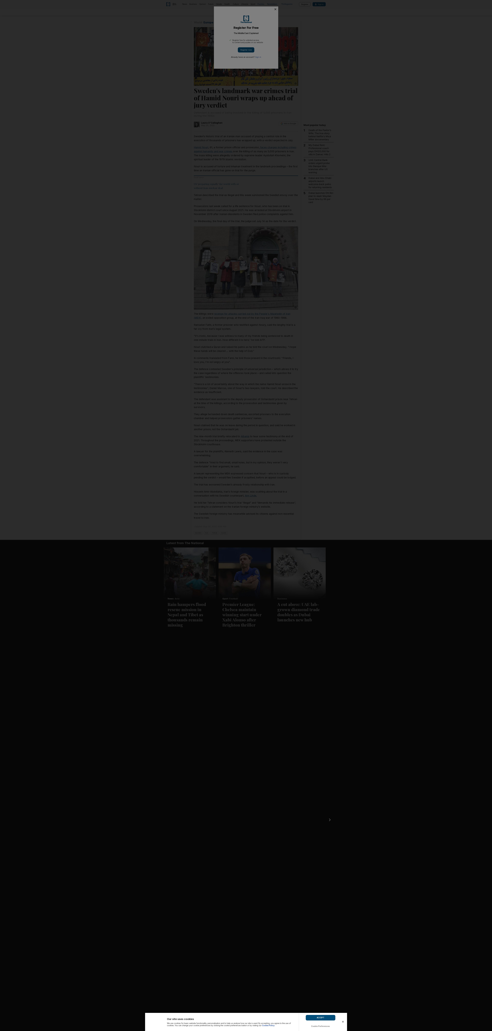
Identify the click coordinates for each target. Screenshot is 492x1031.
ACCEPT (320, 1017)
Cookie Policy (268, 1025)
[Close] (343, 1022)
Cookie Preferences (320, 1026)
